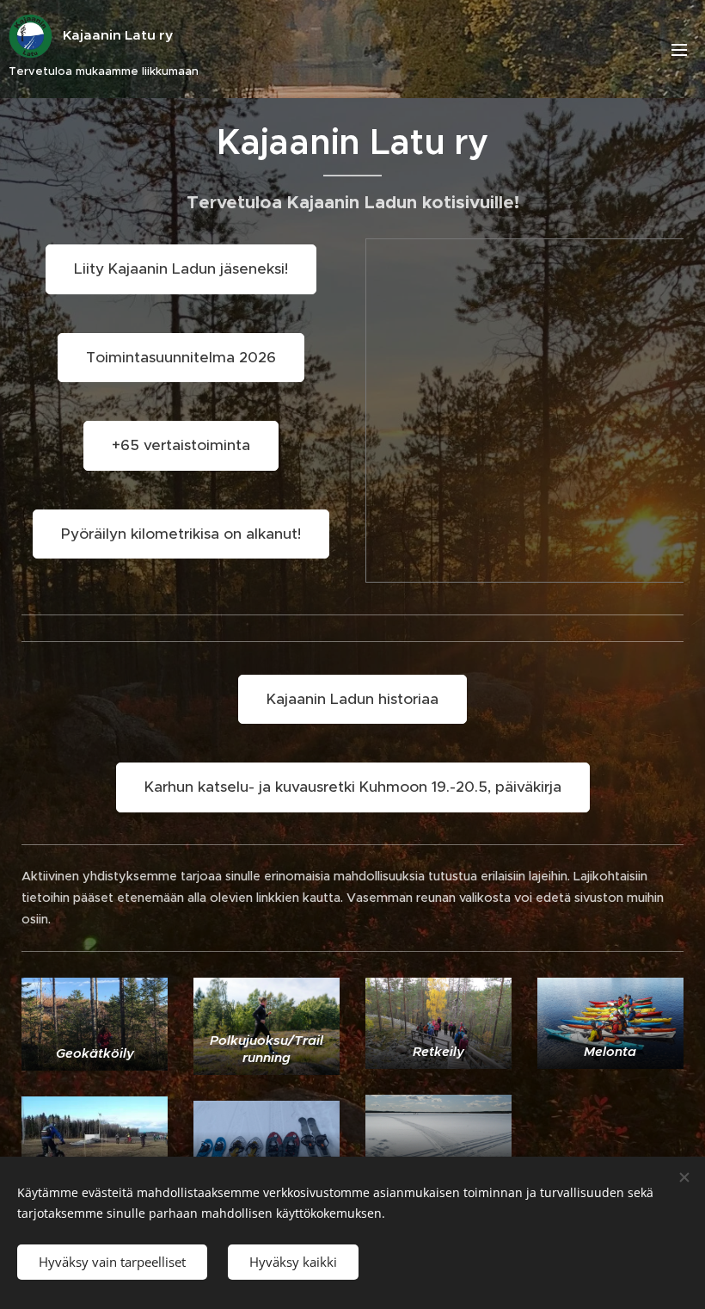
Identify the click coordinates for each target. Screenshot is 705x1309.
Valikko (679, 49)
